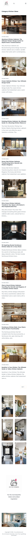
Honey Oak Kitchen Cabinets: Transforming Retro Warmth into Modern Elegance (12, 163)
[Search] (13, 3)
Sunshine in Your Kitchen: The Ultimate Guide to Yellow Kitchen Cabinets (14, 368)
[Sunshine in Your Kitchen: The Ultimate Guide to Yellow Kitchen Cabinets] (14, 352)
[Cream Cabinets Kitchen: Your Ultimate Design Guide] (14, 66)
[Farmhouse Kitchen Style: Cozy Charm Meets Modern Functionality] (14, 312)
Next (23, 386)
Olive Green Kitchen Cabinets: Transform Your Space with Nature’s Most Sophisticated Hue (13, 204)
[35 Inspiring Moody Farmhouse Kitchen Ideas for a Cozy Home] (14, 230)
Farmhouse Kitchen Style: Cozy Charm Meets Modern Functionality (14, 328)
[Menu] (25, 3)
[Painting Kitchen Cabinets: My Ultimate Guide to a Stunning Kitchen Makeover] (14, 106)
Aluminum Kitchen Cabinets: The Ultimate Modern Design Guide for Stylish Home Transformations (12, 40)
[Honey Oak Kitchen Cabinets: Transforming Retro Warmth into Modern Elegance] (14, 146)
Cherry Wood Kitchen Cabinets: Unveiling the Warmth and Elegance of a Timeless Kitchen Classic (14, 286)
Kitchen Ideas (5, 36)
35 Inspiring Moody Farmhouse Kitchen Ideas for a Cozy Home (11, 245)
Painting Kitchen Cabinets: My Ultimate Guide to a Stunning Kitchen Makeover (14, 122)
